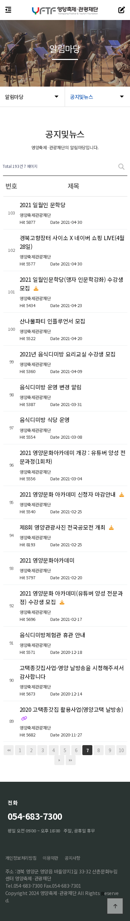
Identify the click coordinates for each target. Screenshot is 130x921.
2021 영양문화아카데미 (47, 560)
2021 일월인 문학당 (43, 204)
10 (121, 750)
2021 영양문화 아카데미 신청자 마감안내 (68, 494)
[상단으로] (115, 906)
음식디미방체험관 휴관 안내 (52, 634)
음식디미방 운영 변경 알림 (51, 386)
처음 (9, 750)
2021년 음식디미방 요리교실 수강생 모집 (68, 353)
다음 (59, 760)
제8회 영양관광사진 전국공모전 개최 (63, 527)
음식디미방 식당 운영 (45, 419)
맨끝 (71, 760)
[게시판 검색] (121, 166)
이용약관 (50, 858)
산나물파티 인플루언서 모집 (52, 320)
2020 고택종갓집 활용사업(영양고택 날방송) (71, 709)
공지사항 (72, 858)
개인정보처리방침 (21, 858)
